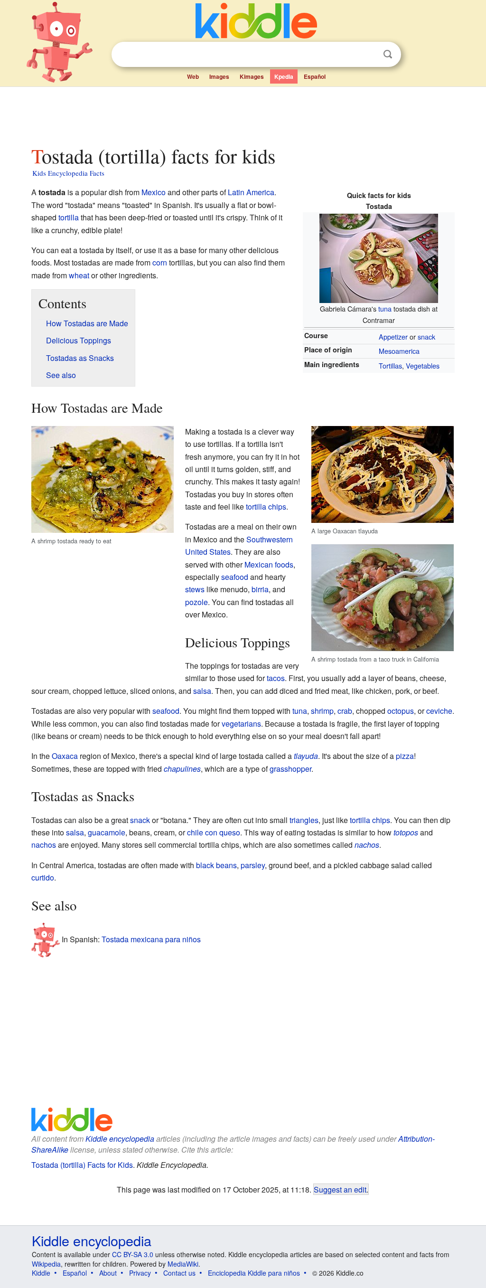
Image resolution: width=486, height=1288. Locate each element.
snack (426, 336)
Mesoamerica (399, 351)
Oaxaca (65, 755)
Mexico (153, 192)
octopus (400, 710)
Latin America (251, 192)
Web (193, 76)
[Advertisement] (242, 113)
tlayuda (306, 755)
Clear (368, 55)
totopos (405, 832)
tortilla (68, 217)
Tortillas (390, 365)
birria (260, 589)
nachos (43, 844)
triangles (304, 819)
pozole (196, 602)
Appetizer (393, 336)
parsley (253, 865)
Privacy (140, 1273)
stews (195, 589)
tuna (385, 308)
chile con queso (213, 832)
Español (315, 76)
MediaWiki (183, 1264)
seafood (234, 576)
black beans (216, 865)
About (108, 1273)
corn (159, 262)
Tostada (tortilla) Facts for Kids (82, 1164)
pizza (405, 755)
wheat (79, 275)
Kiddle (41, 1273)
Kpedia (283, 76)
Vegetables (422, 365)
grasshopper (290, 768)
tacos (276, 677)
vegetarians (241, 723)
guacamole (106, 832)
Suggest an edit (340, 1189)
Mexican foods (268, 564)
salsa (202, 690)
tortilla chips (266, 506)
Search (387, 54)
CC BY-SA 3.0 (132, 1254)
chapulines (182, 768)
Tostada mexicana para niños (151, 939)
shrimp (322, 710)
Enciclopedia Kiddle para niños (254, 1273)
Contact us (179, 1273)
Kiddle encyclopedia (119, 1138)
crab (344, 710)
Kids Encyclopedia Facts (68, 173)
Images (219, 76)
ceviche (439, 710)
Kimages (252, 76)
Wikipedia (46, 1264)
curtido (42, 877)
